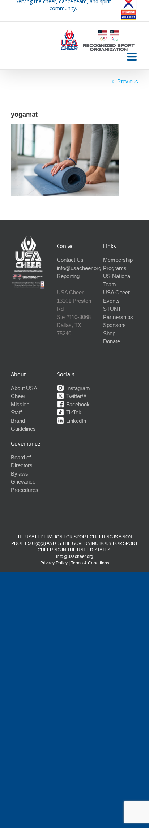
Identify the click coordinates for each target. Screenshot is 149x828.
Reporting (68, 276)
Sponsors (114, 325)
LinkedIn (75, 421)
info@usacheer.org (79, 268)
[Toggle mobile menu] (132, 56)
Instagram (77, 388)
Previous (127, 81)
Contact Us (70, 260)
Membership (118, 260)
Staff (16, 412)
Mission (20, 404)
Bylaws (19, 474)
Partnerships (118, 317)
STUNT (112, 309)
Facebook (77, 404)
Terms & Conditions (90, 563)
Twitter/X (76, 396)
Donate (111, 341)
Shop (109, 333)
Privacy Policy (54, 563)
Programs (115, 268)
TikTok (73, 412)
